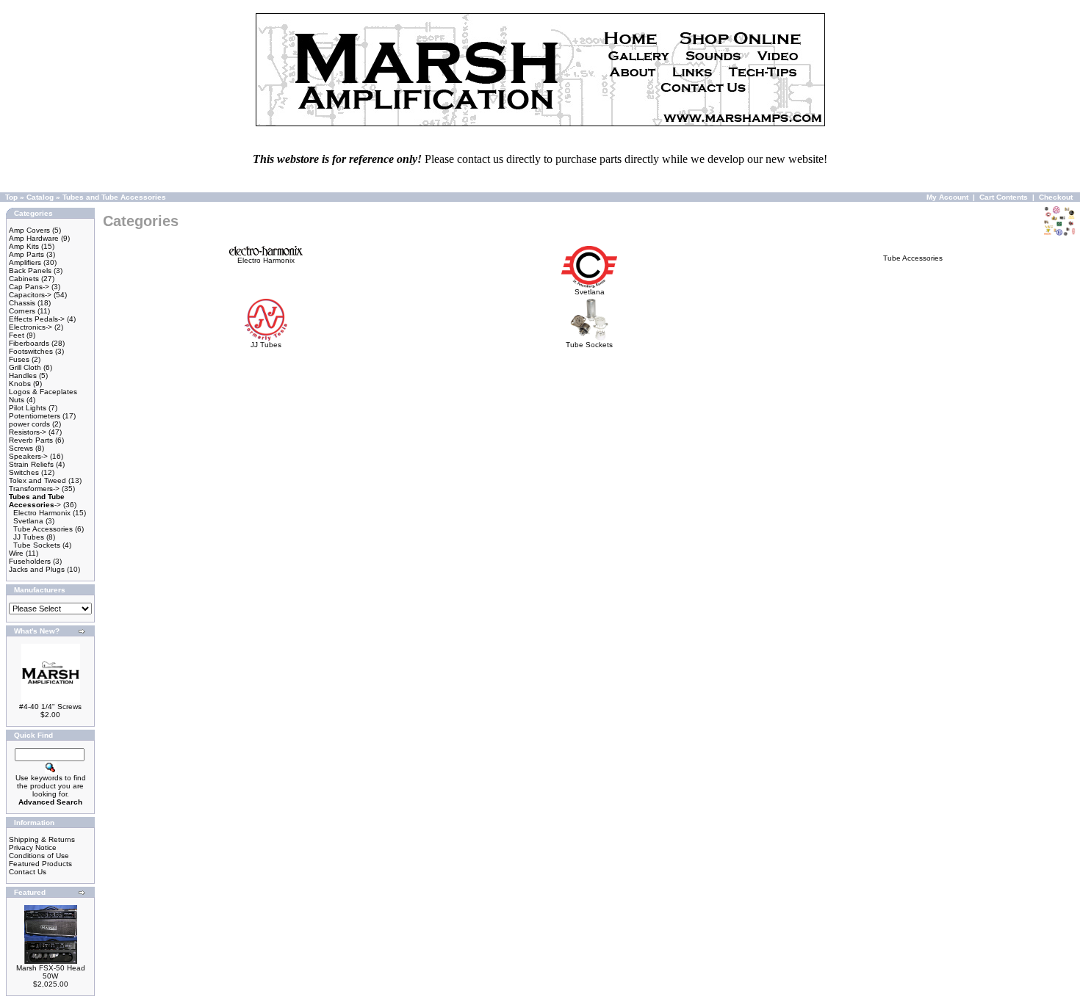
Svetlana (28, 521)
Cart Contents (1003, 197)
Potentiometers (34, 416)
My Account (947, 197)
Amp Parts (26, 254)
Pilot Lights (27, 408)
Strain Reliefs (31, 464)
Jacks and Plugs (37, 569)
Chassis (22, 303)
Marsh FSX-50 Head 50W (50, 972)
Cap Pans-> (29, 287)
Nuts (16, 400)
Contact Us (27, 872)
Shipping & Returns (42, 839)
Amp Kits (24, 246)
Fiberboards (29, 343)
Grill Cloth (25, 367)
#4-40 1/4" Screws (50, 707)
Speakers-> (28, 456)
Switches (24, 472)
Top (11, 197)
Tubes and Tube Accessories (114, 197)
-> (37, 501)
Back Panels (30, 270)
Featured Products (40, 864)
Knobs (20, 384)
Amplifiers (25, 262)
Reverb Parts (31, 440)
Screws (21, 448)
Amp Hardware (34, 238)
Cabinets (24, 279)
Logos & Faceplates (43, 392)
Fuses (19, 359)
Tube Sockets (36, 545)
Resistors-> (27, 432)
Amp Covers (29, 230)
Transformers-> (34, 488)
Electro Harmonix (42, 513)
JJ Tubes (28, 537)
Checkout (1056, 197)
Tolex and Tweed (37, 480)
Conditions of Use (39, 856)
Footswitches (31, 351)
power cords (29, 424)
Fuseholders (30, 561)
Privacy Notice (33, 847)
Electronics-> (30, 327)
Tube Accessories (43, 529)
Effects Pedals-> (37, 319)
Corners (22, 311)
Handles (23, 375)
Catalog (40, 197)
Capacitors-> (30, 295)
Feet (16, 335)
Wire (16, 553)
